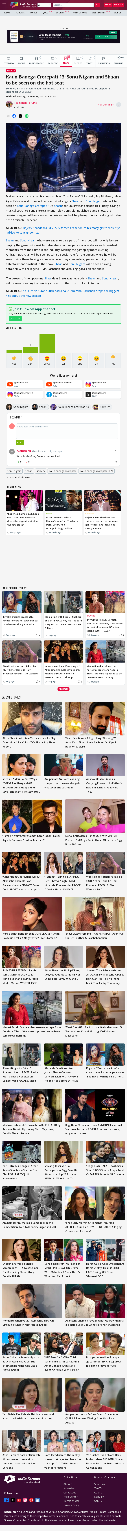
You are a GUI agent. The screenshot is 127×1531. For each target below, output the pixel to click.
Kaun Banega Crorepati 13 (34, 206)
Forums (20, 12)
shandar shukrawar (18, 477)
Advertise (69, 1488)
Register (118, 4)
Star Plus (99, 1484)
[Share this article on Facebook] (14, 116)
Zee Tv (98, 1488)
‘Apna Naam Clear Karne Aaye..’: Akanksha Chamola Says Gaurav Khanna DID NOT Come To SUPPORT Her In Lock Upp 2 (62, 672)
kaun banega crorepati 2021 (96, 471)
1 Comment (107, 104)
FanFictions (80, 12)
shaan (29, 471)
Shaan (76, 201)
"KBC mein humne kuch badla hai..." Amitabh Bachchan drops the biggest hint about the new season (23, 519)
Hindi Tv (11, 70)
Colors (98, 1492)
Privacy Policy (71, 1505)
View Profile (19, 107)
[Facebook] (6, 1500)
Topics (33, 12)
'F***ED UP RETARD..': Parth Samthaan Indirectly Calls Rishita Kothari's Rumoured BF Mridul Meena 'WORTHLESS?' (105, 625)
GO (97, 4)
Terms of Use (71, 1501)
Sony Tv (99, 1496)
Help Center (71, 1496)
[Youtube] (19, 1500)
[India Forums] (23, 5)
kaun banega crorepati (62, 471)
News (7, 12)
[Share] (116, 462)
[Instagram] (25, 1500)
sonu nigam (14, 471)
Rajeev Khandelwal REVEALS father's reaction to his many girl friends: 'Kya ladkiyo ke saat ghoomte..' (101, 523)
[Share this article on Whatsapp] (26, 116)
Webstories (99, 12)
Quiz (45, 12)
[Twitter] (13, 1500)
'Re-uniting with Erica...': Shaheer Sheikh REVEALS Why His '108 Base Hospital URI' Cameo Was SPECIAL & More (63, 622)
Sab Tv (98, 1501)
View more (63, 689)
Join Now (15, 318)
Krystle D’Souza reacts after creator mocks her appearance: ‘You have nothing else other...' (20, 620)
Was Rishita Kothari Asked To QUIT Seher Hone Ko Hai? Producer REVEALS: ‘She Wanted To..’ (20, 672)
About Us (69, 1484)
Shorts (60, 12)
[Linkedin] (37, 1500)
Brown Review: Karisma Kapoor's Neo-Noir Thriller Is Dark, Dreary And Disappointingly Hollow (62, 523)
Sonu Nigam (94, 201)
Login (108, 4)
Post (20, 442)
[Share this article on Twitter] (20, 116)
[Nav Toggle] (4, 5)
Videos (118, 12)
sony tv (41, 471)
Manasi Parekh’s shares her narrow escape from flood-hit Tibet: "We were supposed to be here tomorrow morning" (104, 672)
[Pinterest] (31, 1500)
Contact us (70, 1492)
